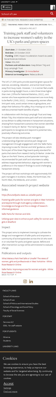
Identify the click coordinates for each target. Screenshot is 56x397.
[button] (52, 14)
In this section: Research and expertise (23, 19)
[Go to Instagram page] (25, 281)
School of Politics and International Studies (20, 303)
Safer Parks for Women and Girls (16, 213)
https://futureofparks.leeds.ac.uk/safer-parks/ (22, 194)
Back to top (8, 274)
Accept (9, 383)
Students (7, 340)
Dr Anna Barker (32, 71)
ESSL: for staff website (12, 325)
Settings (7, 387)
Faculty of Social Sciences (13, 310)
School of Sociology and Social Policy (18, 306)
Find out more (10, 391)
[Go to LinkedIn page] (31, 281)
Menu (8, 7)
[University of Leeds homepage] (52, 7)
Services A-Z (8, 322)
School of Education (11, 296)
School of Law (9, 14)
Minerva (6, 337)
